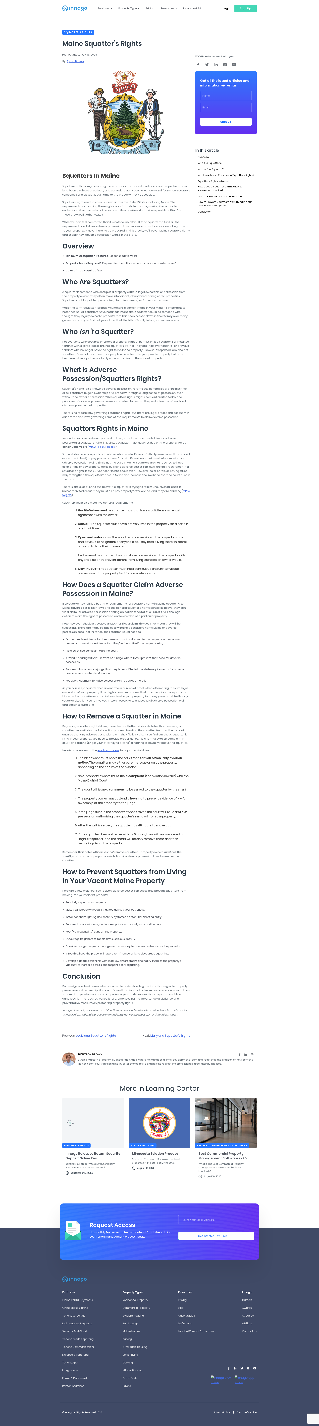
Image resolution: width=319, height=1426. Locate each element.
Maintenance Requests (77, 1323)
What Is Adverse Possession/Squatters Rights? (226, 175)
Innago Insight (192, 8)
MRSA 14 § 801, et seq (102, 447)
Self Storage (130, 1323)
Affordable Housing (135, 1347)
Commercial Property (136, 1308)
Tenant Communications (78, 1347)
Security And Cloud (74, 1331)
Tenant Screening (73, 1316)
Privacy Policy (222, 1412)
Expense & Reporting (75, 1355)
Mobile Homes (131, 1331)
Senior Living (130, 1355)
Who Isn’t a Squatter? (211, 169)
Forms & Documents (75, 1378)
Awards (247, 1308)
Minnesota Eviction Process (155, 1153)
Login (227, 8)
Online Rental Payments (77, 1300)
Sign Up (245, 8)
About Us (248, 1316)
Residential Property (135, 1300)
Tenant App (70, 1362)
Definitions (185, 1323)
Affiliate (247, 1323)
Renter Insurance (73, 1386)
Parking (127, 1339)
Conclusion (205, 211)
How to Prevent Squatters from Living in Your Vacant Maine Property (225, 203)
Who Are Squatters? (210, 163)
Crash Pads (130, 1378)
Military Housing (132, 1370)
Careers (247, 1300)
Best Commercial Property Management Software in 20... (224, 1156)
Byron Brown (75, 61)
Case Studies (186, 1316)
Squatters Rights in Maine (213, 181)
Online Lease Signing (75, 1308)
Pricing (150, 8)
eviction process (108, 750)
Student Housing (133, 1316)
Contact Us (249, 1331)
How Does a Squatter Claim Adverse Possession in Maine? (220, 188)
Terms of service (247, 1412)
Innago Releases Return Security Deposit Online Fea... (93, 1156)
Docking (128, 1362)
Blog (180, 1308)
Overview (204, 157)
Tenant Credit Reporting (78, 1339)
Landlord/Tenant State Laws (196, 1331)
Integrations (70, 1370)
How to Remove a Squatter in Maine (220, 196)
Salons (127, 1386)
